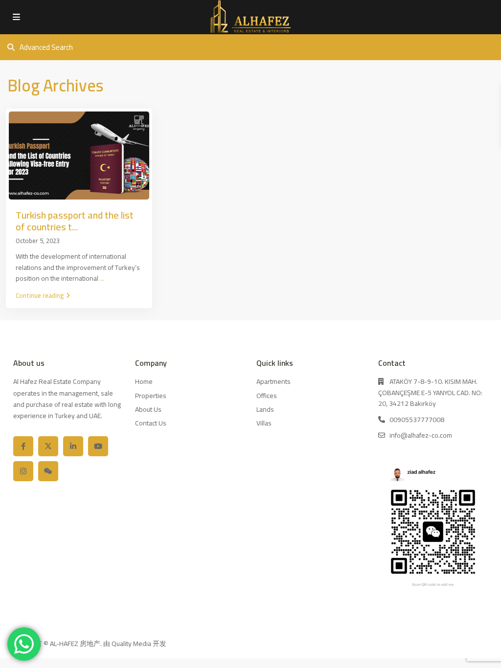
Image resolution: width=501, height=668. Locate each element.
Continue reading (40, 295)
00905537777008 (416, 419)
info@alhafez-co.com (420, 435)
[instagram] (23, 471)
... (102, 278)
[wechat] (48, 471)
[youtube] (98, 446)
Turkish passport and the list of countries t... (75, 221)
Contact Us (150, 423)
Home (144, 381)
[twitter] (48, 446)
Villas (264, 423)
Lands (265, 409)
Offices (266, 395)
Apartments (273, 381)
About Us (148, 409)
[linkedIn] (73, 446)
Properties (150, 395)
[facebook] (23, 446)
